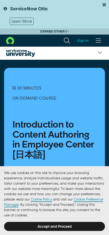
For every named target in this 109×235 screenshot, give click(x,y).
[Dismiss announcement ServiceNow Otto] (104, 5)
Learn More (21, 21)
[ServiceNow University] (20, 53)
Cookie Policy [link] (41, 199)
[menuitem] (67, 41)
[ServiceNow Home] (10, 40)
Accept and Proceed (55, 226)
